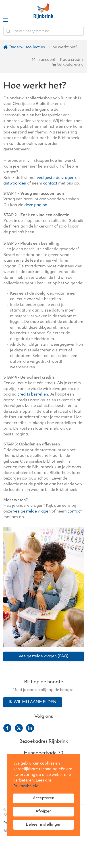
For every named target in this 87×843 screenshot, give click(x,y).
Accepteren (43, 798)
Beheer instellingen (43, 825)
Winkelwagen (70, 65)
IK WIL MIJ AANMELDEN (32, 702)
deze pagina (35, 205)
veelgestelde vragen (32, 511)
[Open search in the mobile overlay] (43, 31)
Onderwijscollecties (26, 47)
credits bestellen (32, 394)
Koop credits (72, 60)
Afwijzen (43, 811)
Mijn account (44, 60)
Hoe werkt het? (63, 47)
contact (50, 183)
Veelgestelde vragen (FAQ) (43, 656)
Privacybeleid (26, 786)
